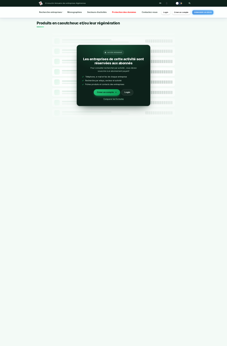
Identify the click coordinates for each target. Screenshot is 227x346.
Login (165, 12)
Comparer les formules (113, 99)
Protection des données (124, 12)
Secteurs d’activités (97, 12)
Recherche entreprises (50, 12)
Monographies (74, 12)
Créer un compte (181, 12)
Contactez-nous (149, 12)
